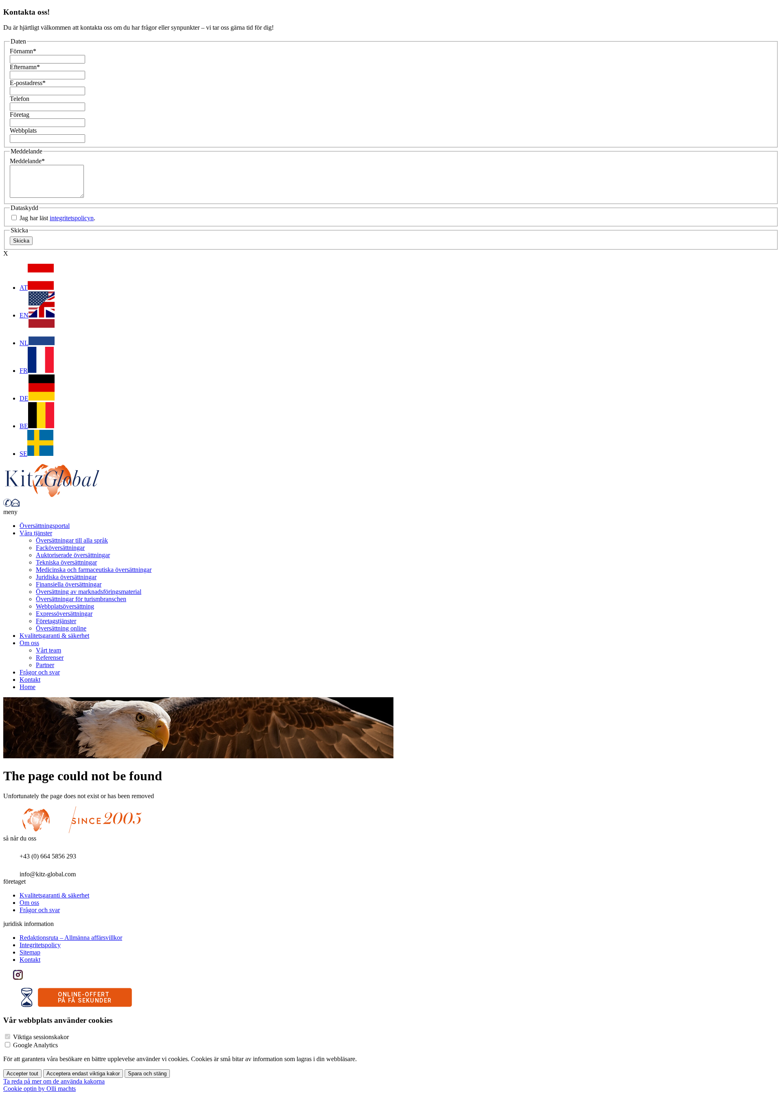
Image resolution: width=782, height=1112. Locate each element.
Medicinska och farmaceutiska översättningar (94, 569)
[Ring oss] (7, 504)
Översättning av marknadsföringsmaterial (88, 591)
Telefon (19, 98)
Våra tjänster (36, 533)
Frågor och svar (40, 672)
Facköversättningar (60, 547)
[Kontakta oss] (15, 504)
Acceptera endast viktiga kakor (83, 1073)
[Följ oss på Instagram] (18, 977)
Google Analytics (35, 1045)
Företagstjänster (56, 620)
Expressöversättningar (64, 613)
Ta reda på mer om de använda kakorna (54, 1081)
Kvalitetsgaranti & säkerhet (54, 635)
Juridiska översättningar (66, 577)
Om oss (29, 642)
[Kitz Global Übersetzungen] (52, 494)
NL (24, 342)
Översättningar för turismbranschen (81, 598)
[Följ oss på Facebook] (8, 977)
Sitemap (30, 952)
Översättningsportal (45, 525)
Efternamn (25, 66)
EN (24, 315)
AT (24, 287)
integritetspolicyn (72, 218)
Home (27, 686)
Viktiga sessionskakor (41, 1036)
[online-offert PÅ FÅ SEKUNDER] (77, 1004)
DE (24, 398)
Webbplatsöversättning (65, 606)
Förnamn (23, 51)
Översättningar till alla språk (72, 540)
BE (24, 425)
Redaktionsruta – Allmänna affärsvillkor (71, 937)
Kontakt (30, 679)
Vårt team (48, 650)
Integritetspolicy (40, 944)
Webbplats (23, 130)
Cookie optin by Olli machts (39, 1088)
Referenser (50, 657)
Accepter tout (22, 1073)
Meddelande (27, 161)
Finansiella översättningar (68, 584)
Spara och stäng (147, 1073)
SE (23, 453)
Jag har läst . (56, 218)
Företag (19, 114)
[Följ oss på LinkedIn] (28, 977)
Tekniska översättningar (66, 562)
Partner (45, 664)
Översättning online (61, 628)
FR (24, 370)
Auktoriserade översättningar (73, 555)
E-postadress (28, 82)
